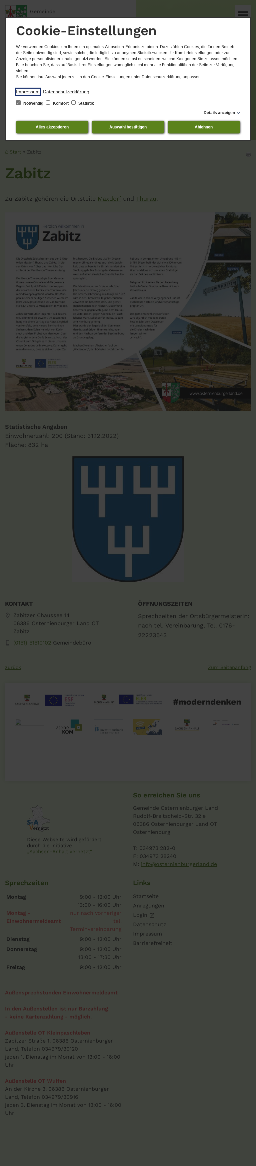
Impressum (28, 91)
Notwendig (33, 103)
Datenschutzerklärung (66, 91)
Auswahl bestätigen (128, 127)
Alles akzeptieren (52, 127)
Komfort (61, 103)
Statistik (85, 103)
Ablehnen (204, 127)
